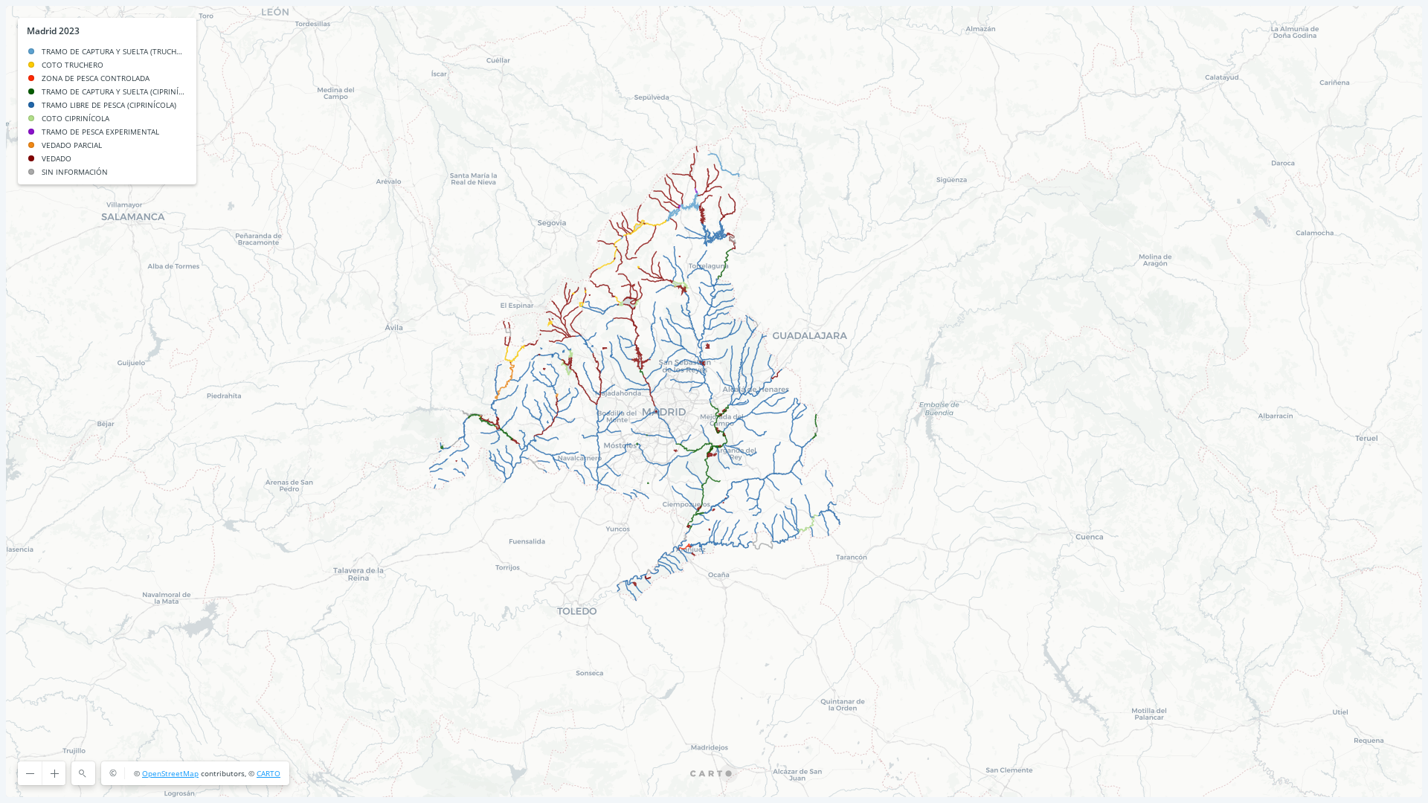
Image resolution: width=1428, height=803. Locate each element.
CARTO (268, 773)
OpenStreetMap (170, 773)
